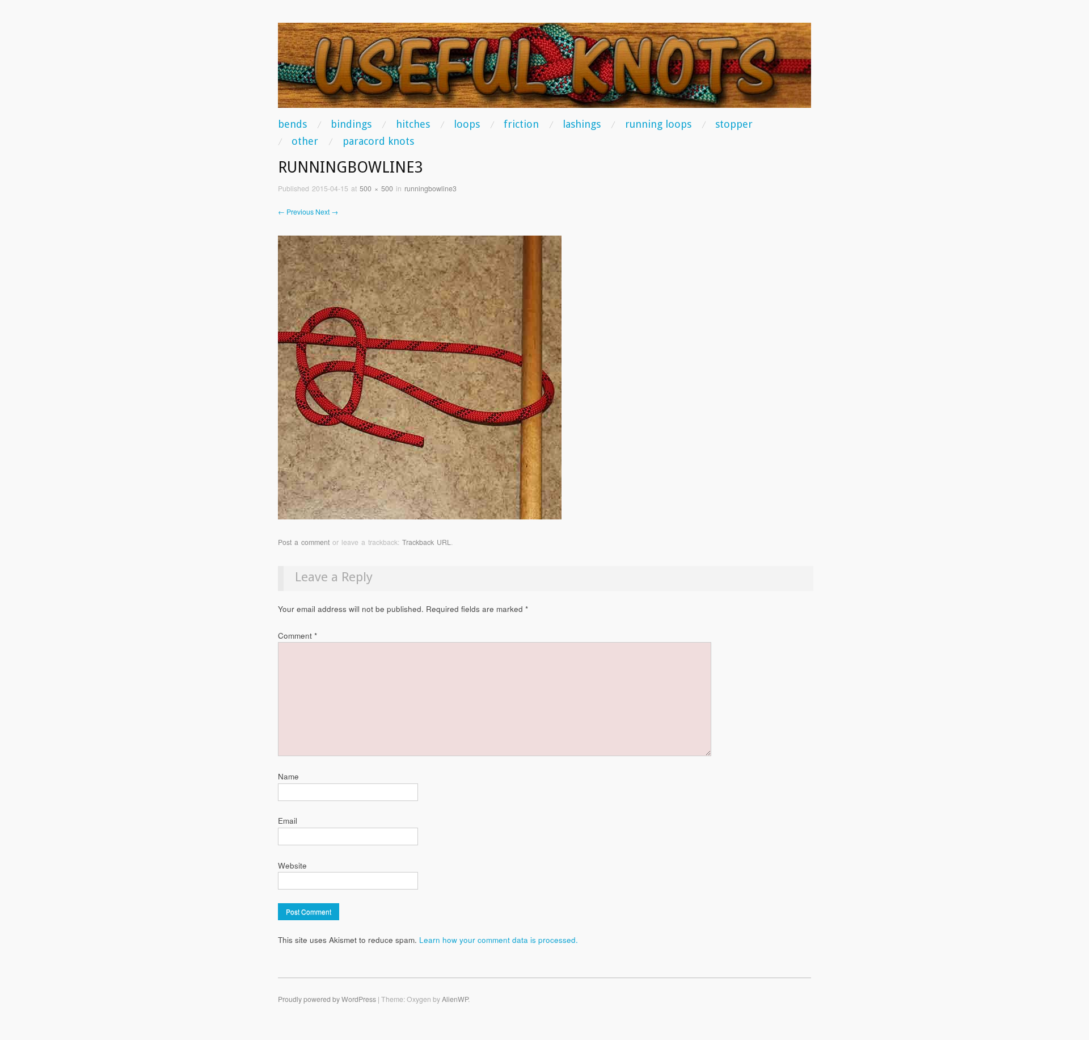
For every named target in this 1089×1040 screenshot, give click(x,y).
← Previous (296, 212)
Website (292, 865)
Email (287, 820)
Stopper (734, 124)
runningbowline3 (430, 188)
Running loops (658, 124)
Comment (297, 635)
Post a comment (304, 542)
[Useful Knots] (544, 70)
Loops (467, 124)
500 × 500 (376, 188)
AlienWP (455, 999)
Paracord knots (378, 141)
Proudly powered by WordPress (327, 999)
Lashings (582, 124)
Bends (292, 124)
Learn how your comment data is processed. (498, 939)
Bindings (351, 124)
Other (305, 141)
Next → (326, 212)
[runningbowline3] (420, 376)
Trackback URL (426, 542)
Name (288, 776)
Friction (521, 124)
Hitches (413, 124)
